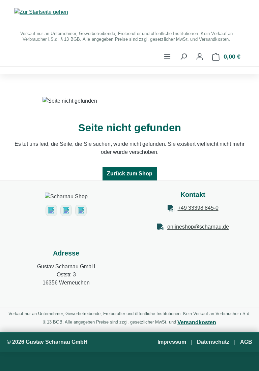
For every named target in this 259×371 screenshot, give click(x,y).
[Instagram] (51, 210)
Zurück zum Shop (129, 173)
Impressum (171, 342)
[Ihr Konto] (200, 56)
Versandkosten (196, 322)
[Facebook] (66, 210)
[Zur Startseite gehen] (129, 12)
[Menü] (167, 56)
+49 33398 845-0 (198, 208)
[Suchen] (183, 56)
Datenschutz (213, 342)
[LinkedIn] (81, 210)
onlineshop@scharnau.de (198, 227)
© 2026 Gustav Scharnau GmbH (47, 342)
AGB (246, 342)
